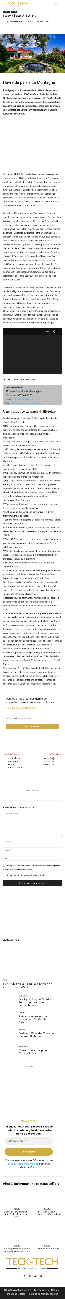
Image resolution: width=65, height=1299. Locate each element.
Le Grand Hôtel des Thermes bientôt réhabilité (36, 1035)
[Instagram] (29, 1276)
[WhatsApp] (23, 29)
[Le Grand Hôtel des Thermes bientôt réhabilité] (9, 1034)
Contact (55, 1290)
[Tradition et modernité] (48, 1233)
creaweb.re (43, 1290)
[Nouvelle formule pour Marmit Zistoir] (9, 1051)
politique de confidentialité (23, 1163)
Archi (6, 12)
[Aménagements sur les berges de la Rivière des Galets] (9, 1017)
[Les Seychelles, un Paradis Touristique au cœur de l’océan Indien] (9, 1000)
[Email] (36, 29)
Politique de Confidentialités (43, 1293)
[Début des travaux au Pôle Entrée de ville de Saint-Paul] (28, 960)
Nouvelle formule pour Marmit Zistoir (33, 1051)
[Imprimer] (43, 29)
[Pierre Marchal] (5, 21)
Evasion (23, 995)
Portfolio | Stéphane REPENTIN (48, 761)
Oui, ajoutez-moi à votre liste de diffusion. (26, 875)
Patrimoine (25, 1046)
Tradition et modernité (47, 1248)
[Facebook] (16, 29)
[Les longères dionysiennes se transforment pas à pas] (17, 1233)
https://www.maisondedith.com (26, 403)
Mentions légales (16, 1293)
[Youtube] (40, 1276)
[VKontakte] (35, 1276)
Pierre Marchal (16, 21)
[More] (50, 29)
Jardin (22, 1012)
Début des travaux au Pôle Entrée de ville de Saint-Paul (27, 985)
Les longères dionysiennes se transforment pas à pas (17, 1249)
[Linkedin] (29, 29)
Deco (13, 12)
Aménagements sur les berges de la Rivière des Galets (33, 1019)
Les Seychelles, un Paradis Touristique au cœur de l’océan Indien (35, 1002)
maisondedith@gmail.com (25, 399)
